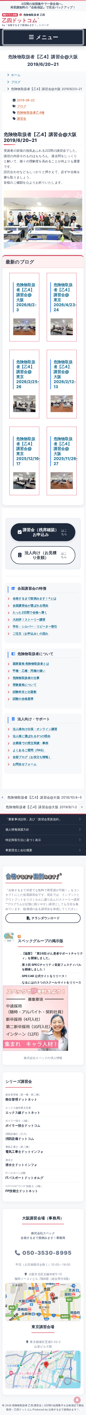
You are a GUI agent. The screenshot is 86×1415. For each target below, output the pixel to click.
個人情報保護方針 (17, 829)
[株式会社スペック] (9, 937)
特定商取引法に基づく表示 (23, 840)
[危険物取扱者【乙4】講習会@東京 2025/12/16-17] (24, 481)
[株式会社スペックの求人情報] (43, 1018)
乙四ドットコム (20, 20)
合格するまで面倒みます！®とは (34, 598)
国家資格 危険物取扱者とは (31, 663)
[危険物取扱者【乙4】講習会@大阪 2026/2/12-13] (61, 404)
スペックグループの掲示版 (40, 941)
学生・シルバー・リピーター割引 (35, 626)
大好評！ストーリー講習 (29, 619)
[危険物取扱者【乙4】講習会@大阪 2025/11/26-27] (61, 481)
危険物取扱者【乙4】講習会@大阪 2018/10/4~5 (44, 797)
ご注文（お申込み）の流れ (30, 633)
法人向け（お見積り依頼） (46, 555)
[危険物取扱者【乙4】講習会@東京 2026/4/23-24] (61, 327)
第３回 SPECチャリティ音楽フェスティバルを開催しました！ (51, 967)
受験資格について (25, 684)
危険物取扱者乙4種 (30, 113)
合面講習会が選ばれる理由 (30, 605)
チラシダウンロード (46, 918)
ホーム (15, 75)
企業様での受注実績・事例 (30, 743)
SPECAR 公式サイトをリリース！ (44, 976)
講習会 (22, 119)
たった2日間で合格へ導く (30, 612)
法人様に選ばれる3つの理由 (31, 736)
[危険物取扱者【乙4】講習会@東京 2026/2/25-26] (24, 404)
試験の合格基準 (23, 698)
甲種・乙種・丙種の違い (29, 670)
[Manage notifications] (77, 1400)
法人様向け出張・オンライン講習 (35, 729)
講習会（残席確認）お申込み (45, 532)
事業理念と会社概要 (18, 850)
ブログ (15, 82)
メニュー (46, 37)
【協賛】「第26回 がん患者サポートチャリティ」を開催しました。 (52, 956)
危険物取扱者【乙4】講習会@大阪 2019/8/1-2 (41, 807)
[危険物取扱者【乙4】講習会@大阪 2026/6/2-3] (24, 327)
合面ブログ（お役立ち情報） (32, 757)
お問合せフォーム (25, 764)
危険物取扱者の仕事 (26, 678)
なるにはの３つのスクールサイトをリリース (51, 982)
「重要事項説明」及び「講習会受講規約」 (33, 819)
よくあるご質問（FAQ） (29, 750)
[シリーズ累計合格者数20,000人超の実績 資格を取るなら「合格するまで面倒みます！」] (33, 876)
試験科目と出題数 (25, 692)
